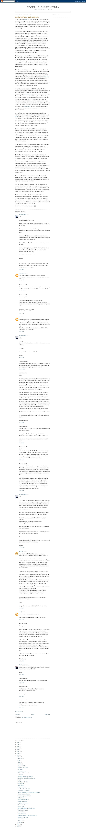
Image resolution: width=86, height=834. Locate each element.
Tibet (16, 116)
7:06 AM (21, 422)
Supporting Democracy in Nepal (25, 776)
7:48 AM (21, 443)
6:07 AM (21, 696)
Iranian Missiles (21, 813)
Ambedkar (46, 76)
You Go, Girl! (21, 806)
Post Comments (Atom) (27, 717)
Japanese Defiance (22, 812)
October (20, 758)
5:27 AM (21, 674)
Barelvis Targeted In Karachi (24, 796)
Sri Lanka (20, 769)
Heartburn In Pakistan (23, 781)
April (19, 764)
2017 (18, 742)
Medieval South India (23, 817)
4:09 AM (21, 661)
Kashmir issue (28, 94)
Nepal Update (21, 783)
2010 (18, 753)
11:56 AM (22, 291)
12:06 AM (22, 369)
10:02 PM (21, 547)
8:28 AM (21, 460)
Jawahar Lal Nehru (28, 19)
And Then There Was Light (24, 789)
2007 (18, 755)
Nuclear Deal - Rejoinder (23, 790)
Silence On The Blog (22, 801)
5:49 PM (21, 490)
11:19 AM (22, 281)
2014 (18, 746)
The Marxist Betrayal (23, 810)
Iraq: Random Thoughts (23, 803)
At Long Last (21, 797)
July (19, 760)
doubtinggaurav (22, 214)
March (20, 819)
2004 (18, 826)
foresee (34, 580)
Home (32, 714)
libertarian (21, 317)
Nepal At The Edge (22, 771)
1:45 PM (21, 313)
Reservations (21, 785)
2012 (18, 749)
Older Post (47, 714)
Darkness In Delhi (22, 787)
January (20, 822)
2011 (18, 751)
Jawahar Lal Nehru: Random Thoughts (26, 778)
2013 (18, 748)
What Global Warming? (23, 799)
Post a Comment (19, 711)
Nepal (19, 780)
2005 (18, 824)
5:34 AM (21, 682)
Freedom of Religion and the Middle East (27, 815)
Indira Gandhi (27, 106)
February (20, 820)
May (19, 762)
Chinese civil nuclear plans (24, 773)
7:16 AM (21, 708)
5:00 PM (21, 331)
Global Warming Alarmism (24, 794)
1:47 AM (21, 608)
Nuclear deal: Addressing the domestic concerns (29, 792)
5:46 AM (21, 269)
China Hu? (20, 774)
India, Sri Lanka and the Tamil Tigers (26, 808)
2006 (18, 757)
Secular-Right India (43, 7)
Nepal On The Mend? (23, 767)
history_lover (22, 273)
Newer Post (17, 714)
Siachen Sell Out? (22, 765)
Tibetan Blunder (21, 805)
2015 (18, 744)
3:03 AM (21, 619)
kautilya (21, 612)
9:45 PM (21, 357)
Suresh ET (21, 551)
